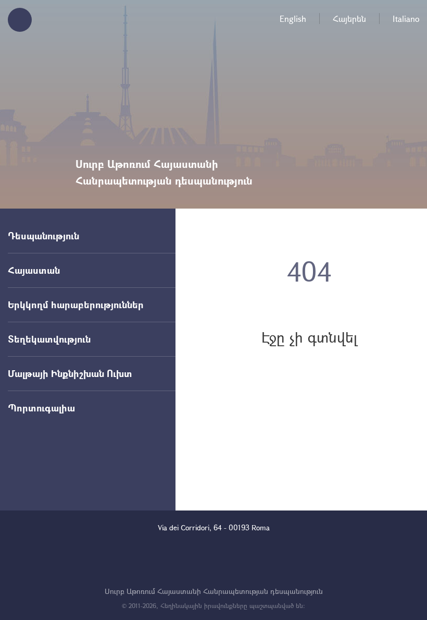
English (293, 18)
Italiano (406, 18)
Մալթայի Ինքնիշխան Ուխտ (70, 373)
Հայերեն (349, 18)
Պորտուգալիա (41, 408)
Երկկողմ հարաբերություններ (76, 304)
